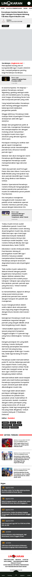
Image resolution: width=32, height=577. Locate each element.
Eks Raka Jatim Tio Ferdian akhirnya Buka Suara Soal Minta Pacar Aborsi (16, 491)
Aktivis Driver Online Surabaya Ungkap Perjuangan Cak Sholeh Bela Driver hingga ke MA (16, 514)
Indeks (28, 575)
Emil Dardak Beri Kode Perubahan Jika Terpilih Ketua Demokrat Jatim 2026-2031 (22, 475)
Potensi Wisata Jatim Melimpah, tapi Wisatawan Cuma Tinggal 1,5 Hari (14, 535)
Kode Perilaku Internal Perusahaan (16, 565)
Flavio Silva (6, 427)
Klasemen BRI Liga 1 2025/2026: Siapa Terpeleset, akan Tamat (20, 215)
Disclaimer (8, 561)
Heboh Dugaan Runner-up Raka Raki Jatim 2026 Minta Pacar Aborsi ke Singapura (16, 502)
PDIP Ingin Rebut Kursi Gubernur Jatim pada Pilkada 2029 (21, 444)
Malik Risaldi (14, 427)
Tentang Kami (9, 560)
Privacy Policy (16, 563)
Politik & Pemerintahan (14, 8)
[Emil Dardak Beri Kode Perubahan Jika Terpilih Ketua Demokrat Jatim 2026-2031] (7, 472)
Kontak (25, 560)
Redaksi (9, 20)
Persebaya (5, 422)
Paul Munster (17, 425)
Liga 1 (19, 422)
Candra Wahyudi (7, 425)
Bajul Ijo (12, 422)
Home (2, 8)
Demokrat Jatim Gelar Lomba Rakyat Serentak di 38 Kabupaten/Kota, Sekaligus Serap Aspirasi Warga (22, 459)
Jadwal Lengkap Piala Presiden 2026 (19, 80)
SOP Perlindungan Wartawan (16, 566)
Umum (25, 8)
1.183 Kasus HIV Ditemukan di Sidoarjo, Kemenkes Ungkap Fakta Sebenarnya (14, 546)
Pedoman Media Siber (20, 561)
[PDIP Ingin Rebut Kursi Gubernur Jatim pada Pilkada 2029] (7, 442)
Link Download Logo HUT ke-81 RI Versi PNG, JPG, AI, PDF (16, 524)
